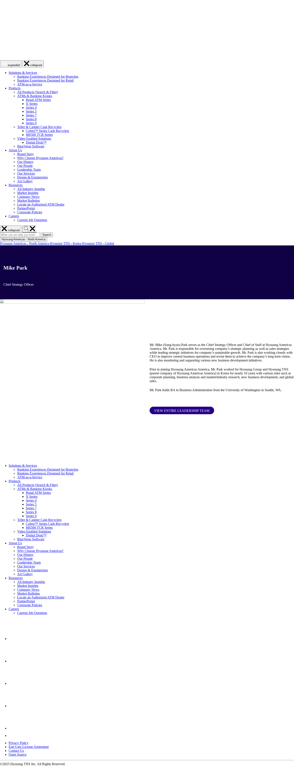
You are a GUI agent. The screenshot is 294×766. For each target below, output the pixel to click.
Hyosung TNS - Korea (66, 243)
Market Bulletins (28, 200)
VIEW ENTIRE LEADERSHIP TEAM (181, 410)
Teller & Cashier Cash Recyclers (39, 127)
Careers (14, 216)
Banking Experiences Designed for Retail (45, 80)
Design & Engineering (32, 177)
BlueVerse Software (30, 146)
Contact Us (16, 750)
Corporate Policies (29, 212)
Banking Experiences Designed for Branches (47, 76)
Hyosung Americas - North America (25, 243)
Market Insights (27, 193)
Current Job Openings (32, 220)
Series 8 (31, 119)
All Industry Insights (31, 189)
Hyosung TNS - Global (98, 243)
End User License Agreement (29, 747)
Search (47, 235)
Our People (25, 165)
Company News (28, 196)
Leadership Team (29, 169)
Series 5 (31, 111)
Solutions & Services (23, 72)
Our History (25, 162)
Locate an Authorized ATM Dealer (40, 204)
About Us (15, 150)
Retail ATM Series (38, 100)
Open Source (17, 754)
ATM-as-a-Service (29, 84)
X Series (31, 103)
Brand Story (25, 154)
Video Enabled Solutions (34, 138)
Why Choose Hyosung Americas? (40, 158)
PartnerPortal (26, 208)
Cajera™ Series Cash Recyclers (47, 131)
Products (14, 88)
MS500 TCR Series (39, 134)
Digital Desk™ (36, 142)
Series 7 (31, 115)
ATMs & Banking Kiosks (34, 96)
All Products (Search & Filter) (37, 92)
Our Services (26, 173)
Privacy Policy (18, 743)
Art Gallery (25, 181)
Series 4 (31, 107)
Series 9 (31, 123)
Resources (16, 185)
